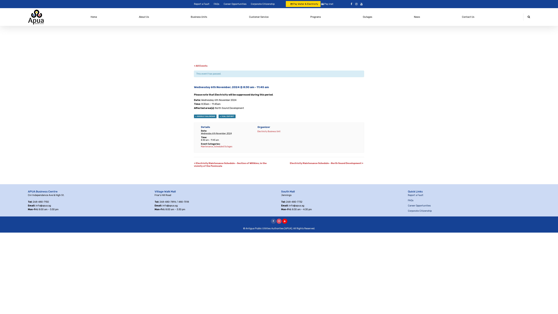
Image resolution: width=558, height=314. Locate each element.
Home (94, 17)
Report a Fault (201, 4)
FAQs (216, 4)
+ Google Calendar (205, 116)
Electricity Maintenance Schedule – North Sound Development (326, 163)
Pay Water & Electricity (305, 4)
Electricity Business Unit (268, 131)
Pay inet (328, 4)
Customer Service (259, 17)
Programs (315, 17)
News (417, 17)
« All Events (201, 66)
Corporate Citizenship (263, 4)
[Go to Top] (552, 307)
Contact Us (468, 17)
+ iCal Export (227, 116)
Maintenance (207, 146)
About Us (144, 17)
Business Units (199, 17)
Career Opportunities (235, 4)
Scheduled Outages (223, 146)
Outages (367, 17)
